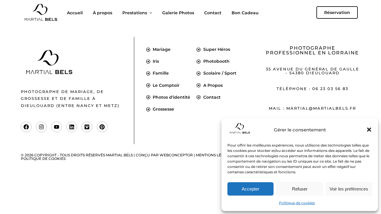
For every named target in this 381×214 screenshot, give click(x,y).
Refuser (299, 188)
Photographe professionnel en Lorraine (312, 50)
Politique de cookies (297, 203)
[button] (369, 130)
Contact (212, 12)
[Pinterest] (102, 127)
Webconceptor (176, 155)
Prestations (134, 12)
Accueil (75, 12)
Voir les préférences (349, 188)
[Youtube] (56, 127)
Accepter (250, 188)
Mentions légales (214, 155)
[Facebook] (26, 127)
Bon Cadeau (245, 12)
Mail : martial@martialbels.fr (312, 108)
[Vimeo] (87, 127)
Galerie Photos (178, 12)
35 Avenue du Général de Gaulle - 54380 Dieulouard (312, 71)
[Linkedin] (71, 127)
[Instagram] (41, 127)
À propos (102, 12)
